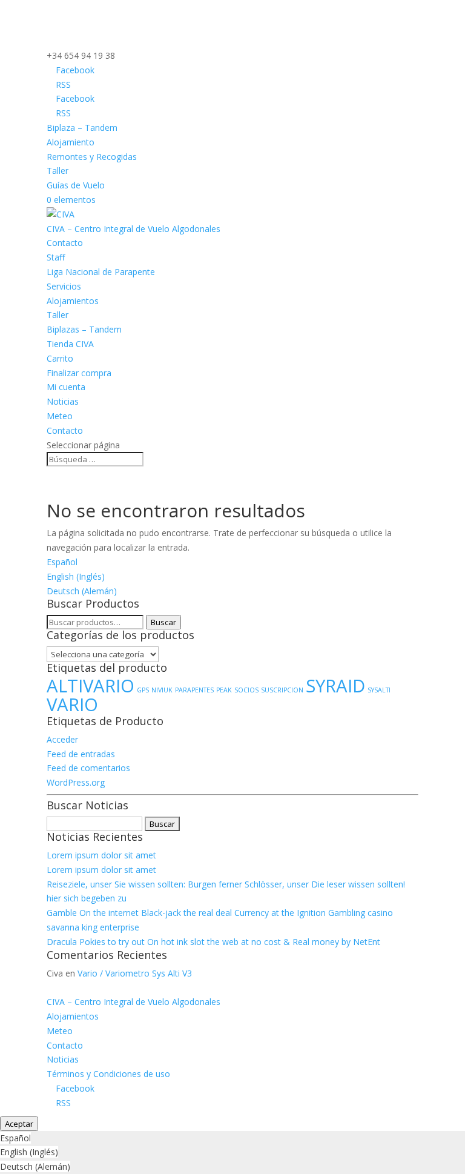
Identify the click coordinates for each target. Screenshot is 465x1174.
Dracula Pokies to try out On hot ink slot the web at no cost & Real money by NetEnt (213, 941)
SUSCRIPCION (282, 690)
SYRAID (335, 686)
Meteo (60, 416)
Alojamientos (73, 301)
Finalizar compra (79, 373)
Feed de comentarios (88, 768)
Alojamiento (70, 142)
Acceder (62, 739)
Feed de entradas (81, 754)
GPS (143, 690)
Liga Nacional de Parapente (101, 271)
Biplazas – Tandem (84, 329)
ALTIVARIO (90, 686)
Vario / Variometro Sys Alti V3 (135, 973)
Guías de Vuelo (76, 185)
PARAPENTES (194, 690)
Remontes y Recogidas (92, 156)
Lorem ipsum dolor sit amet (101, 855)
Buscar (163, 622)
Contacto (65, 242)
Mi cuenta (66, 387)
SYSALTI (379, 690)
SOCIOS (246, 690)
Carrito (60, 358)
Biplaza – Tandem (82, 127)
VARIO (72, 704)
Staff (56, 257)
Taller (57, 170)
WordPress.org (76, 782)
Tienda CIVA (70, 344)
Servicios (64, 286)
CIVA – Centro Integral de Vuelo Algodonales (133, 228)
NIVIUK (162, 690)
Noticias (63, 401)
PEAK (224, 690)
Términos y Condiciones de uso (108, 1073)
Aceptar (19, 1123)
